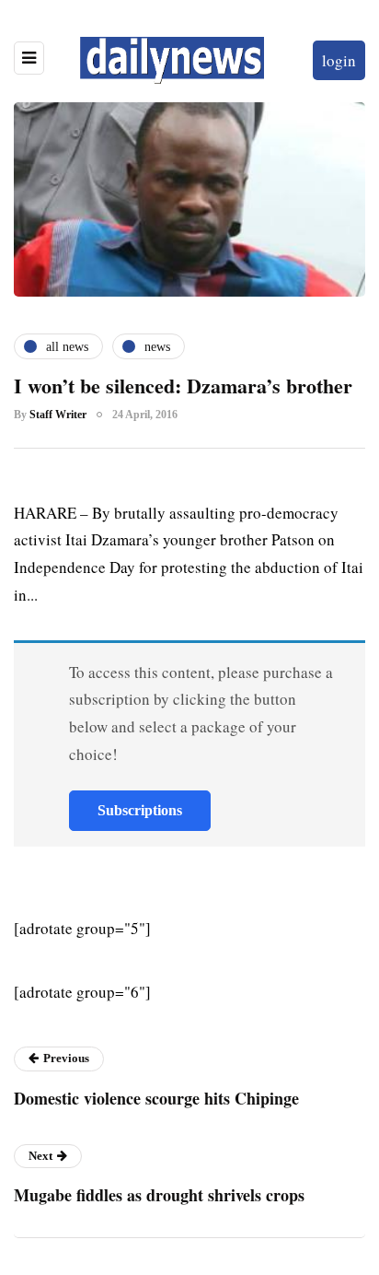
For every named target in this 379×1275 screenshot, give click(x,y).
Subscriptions (140, 810)
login (339, 60)
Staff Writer (57, 414)
